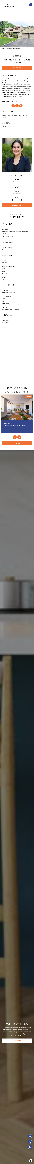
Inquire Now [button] (17, 68)
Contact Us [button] (17, 1040)
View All (17, 443)
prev (15, 437)
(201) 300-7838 (17, 193)
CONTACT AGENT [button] (17, 205)
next (19, 437)
